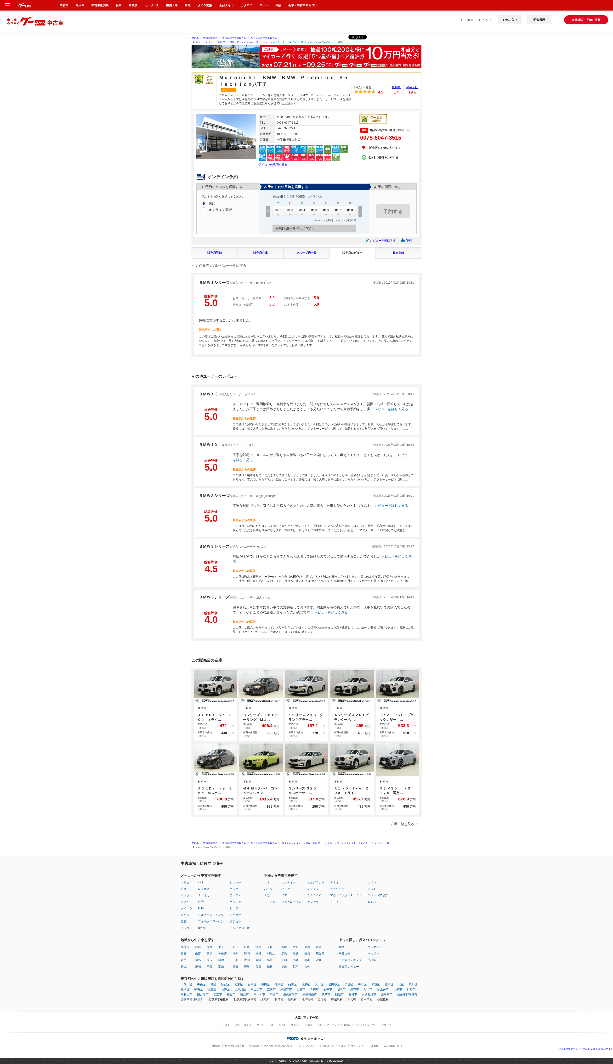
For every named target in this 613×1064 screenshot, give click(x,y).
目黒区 (305, 984)
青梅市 (314, 989)
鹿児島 (320, 953)
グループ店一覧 (306, 252)
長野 (235, 966)
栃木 (209, 947)
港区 (213, 984)
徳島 (284, 966)
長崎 (307, 953)
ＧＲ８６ (270, 902)
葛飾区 (225, 989)
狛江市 (244, 994)
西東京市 (386, 994)
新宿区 (225, 984)
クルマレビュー (378, 947)
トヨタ (185, 882)
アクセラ (313, 902)
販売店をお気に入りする (385, 147)
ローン (264, 5)
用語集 (372, 960)
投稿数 (396, 87)
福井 (235, 953)
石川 (235, 947)
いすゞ (202, 882)
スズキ (185, 902)
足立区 (212, 989)
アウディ (235, 895)
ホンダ (185, 895)
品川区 (292, 984)
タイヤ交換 (205, 5)
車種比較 (344, 953)
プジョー (235, 921)
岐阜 (247, 947)
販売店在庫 (260, 252)
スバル (185, 914)
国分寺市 (203, 994)
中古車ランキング (350, 960)
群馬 (209, 953)
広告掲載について (393, 1045)
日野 (201, 902)
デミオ (334, 882)
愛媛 (296, 953)
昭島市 (341, 989)
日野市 (411, 989)
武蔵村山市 (309, 994)
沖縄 (319, 960)
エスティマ (288, 882)
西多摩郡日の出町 (192, 999)
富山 (221, 966)
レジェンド (314, 889)
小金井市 (383, 989)
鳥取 (270, 960)
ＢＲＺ (334, 902)
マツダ (185, 928)
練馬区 (198, 989)
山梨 (235, 960)
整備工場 (172, 5)
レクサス (204, 889)
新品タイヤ (226, 5)
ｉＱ (267, 895)
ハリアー (287, 889)
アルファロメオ (240, 928)
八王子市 (256, 989)
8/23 (290, 210)
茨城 (198, 966)
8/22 (278, 210)
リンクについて (306, 1045)
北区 (401, 984)
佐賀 (307, 947)
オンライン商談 (220, 210)
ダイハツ (186, 908)
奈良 (270, 947)
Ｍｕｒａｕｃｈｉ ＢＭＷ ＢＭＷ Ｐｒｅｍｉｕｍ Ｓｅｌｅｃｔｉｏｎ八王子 (240, 42)
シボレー (235, 882)
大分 (307, 966)
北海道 (185, 947)
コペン (372, 882)
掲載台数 (412, 87)
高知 (296, 960)
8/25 (314, 210)
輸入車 (80, 5)
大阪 (258, 960)
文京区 (238, 984)
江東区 (279, 984)
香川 (296, 947)
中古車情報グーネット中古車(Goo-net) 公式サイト (586, 1048)
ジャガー (235, 914)
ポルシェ (235, 902)
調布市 (354, 989)
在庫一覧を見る (402, 824)
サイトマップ (358, 1045)
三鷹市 (301, 989)
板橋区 (185, 989)
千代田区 (186, 984)
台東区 (252, 984)
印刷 (409, 240)
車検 (188, 5)
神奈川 (222, 953)
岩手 (184, 960)
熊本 (307, 960)
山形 (198, 953)
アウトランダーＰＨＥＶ (346, 895)
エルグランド (315, 882)
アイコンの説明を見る (273, 164)
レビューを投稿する (383, 240)
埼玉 (209, 960)
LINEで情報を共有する (383, 157)
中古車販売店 (210, 38)
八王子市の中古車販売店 (264, 38)
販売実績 (398, 252)
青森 (184, 953)
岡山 (284, 947)
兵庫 (258, 966)
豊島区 (389, 984)
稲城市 (339, 994)
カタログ (246, 5)
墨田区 (265, 984)
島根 (270, 966)
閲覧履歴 (539, 20)
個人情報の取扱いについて (278, 1045)
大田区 (319, 984)
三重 (247, 966)
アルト (372, 889)
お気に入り (510, 20)
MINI (201, 908)
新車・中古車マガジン (302, 5)
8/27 (338, 210)
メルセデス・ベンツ (211, 914)
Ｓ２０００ (314, 895)
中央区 (201, 984)
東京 (221, 947)
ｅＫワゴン (337, 889)
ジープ (234, 908)
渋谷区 (349, 984)
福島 (198, 960)
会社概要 (215, 1045)
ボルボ (234, 889)
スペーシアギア (378, 895)
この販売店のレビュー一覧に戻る (221, 265)
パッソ (268, 889)
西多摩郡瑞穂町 (407, 994)
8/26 (326, 210)
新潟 (221, 960)
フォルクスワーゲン (211, 921)
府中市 (328, 989)
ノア (284, 895)
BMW (201, 928)
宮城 (184, 966)
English (469, 20)
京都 (258, 953)
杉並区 (375, 984)
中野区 (362, 984)
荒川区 (413, 984)
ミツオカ (204, 895)
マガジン (373, 953)
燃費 (342, 947)
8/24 (302, 210)
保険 (278, 5)
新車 (119, 5)
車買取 (133, 5)
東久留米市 (290, 994)
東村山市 (186, 994)
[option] (306, 58)
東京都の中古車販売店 (234, 38)
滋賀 (258, 947)
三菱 (184, 921)
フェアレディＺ (291, 902)
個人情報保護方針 (234, 1045)
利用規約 (254, 1045)
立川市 (271, 989)
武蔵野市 (286, 989)
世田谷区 (334, 984)
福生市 (231, 994)
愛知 (247, 960)
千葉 (209, 966)
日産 (184, 889)
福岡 (296, 966)
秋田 (198, 947)
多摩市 (326, 994)
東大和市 (259, 994)
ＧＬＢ (372, 902)
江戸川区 (240, 989)
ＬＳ (267, 882)
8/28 (350, 210)
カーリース (152, 5)
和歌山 (271, 953)
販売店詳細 (214, 252)
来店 (212, 203)
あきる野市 (369, 994)
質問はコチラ (326, 1045)
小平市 (397, 989)
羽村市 (352, 994)
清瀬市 (274, 994)
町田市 (368, 989)
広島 (284, 953)
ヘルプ (487, 20)
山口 (284, 960)
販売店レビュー (352, 252)
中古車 (195, 38)
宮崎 (319, 947)
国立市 (217, 994)
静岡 (247, 953)
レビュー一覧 (296, 42)
